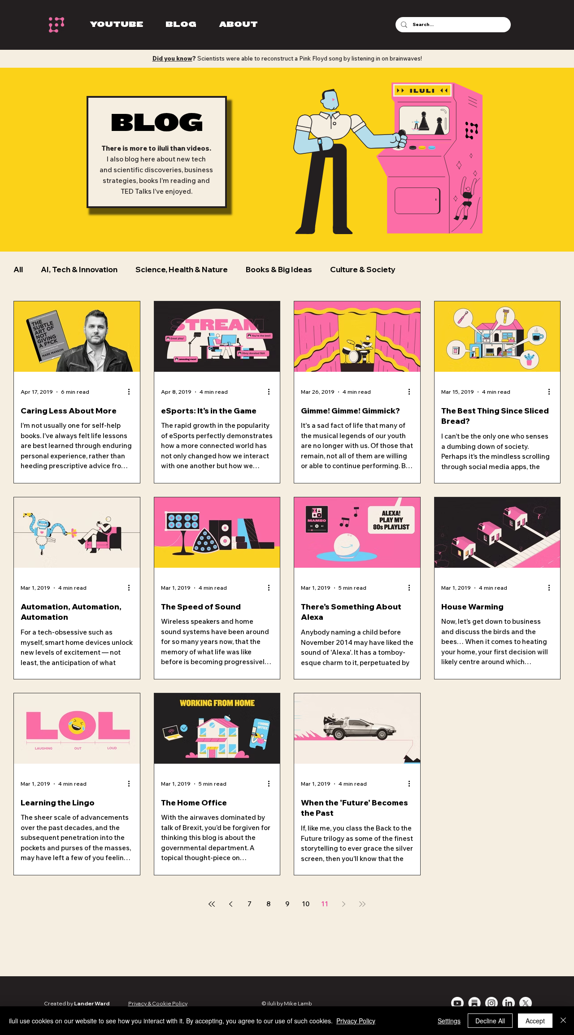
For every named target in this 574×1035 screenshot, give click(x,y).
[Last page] (362, 904)
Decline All (490, 1020)
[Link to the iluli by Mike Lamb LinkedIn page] (508, 1003)
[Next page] (343, 904)
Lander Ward (91, 1003)
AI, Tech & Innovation (79, 269)
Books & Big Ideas (279, 269)
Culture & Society (363, 269)
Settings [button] (449, 1020)
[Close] (563, 1020)
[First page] (212, 904)
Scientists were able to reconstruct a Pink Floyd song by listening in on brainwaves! (287, 58)
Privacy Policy (355, 1020)
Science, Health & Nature (181, 269)
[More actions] (131, 392)
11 (324, 904)
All (18, 269)
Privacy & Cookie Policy (157, 1003)
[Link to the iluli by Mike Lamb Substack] (474, 1003)
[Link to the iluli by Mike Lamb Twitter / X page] (525, 1003)
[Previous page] (230, 904)
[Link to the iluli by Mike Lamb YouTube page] (457, 1003)
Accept (535, 1020)
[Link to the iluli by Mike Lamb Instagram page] (491, 1003)
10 (306, 904)
